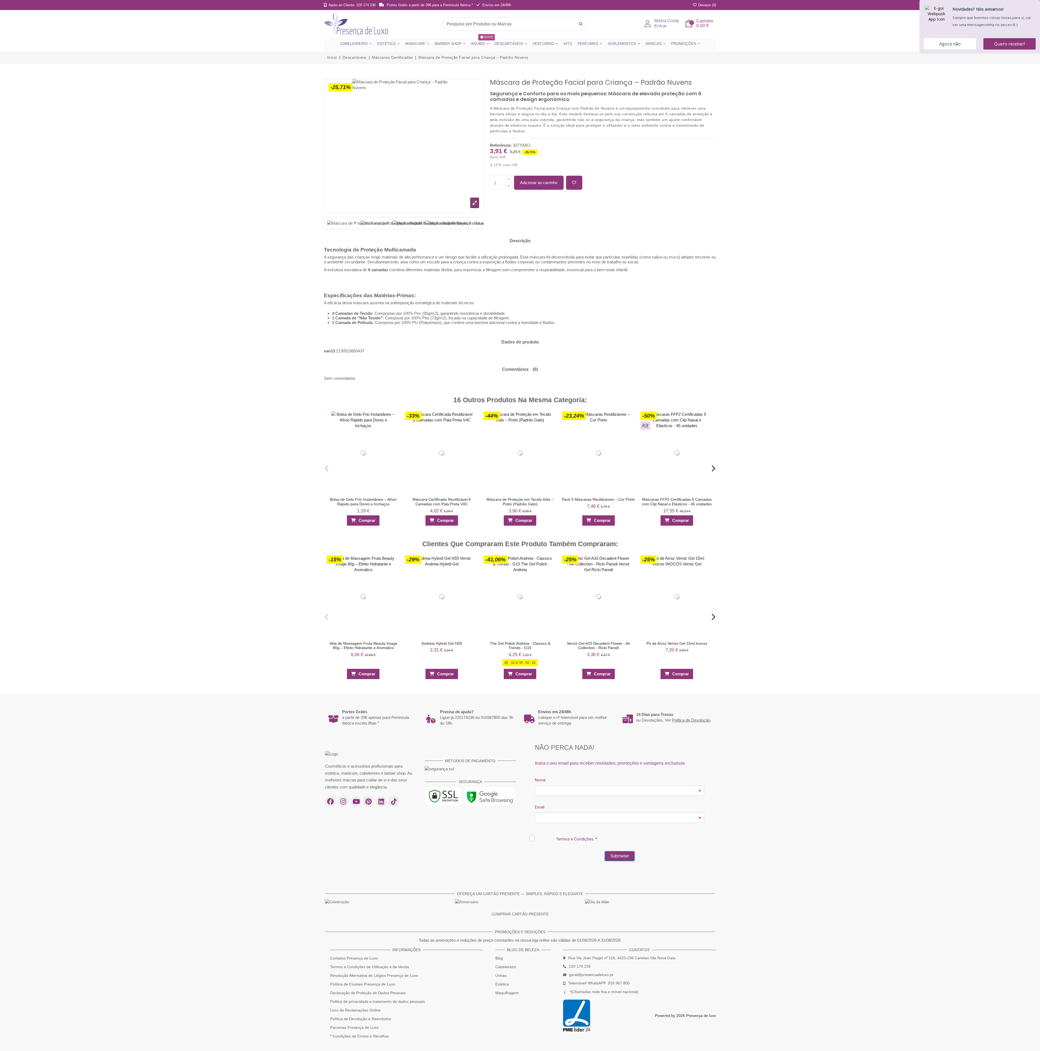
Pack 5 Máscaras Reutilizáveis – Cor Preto (598, 499)
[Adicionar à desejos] (574, 183)
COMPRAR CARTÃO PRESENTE (520, 914)
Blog (499, 958)
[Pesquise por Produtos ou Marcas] (581, 24)
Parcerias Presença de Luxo (354, 1027)
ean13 (329, 351)
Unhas (500, 975)
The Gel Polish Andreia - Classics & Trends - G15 (520, 645)
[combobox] (514, 24)
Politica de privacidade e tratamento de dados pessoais (377, 1001)
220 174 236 (580, 966)
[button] (326, 468)
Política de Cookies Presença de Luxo (362, 984)
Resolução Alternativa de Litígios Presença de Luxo (374, 975)
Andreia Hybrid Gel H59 (441, 643)
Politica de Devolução (691, 720)
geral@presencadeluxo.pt (591, 975)
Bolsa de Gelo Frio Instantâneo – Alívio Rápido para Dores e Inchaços (363, 501)
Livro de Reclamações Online (355, 1010)
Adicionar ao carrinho (538, 182)
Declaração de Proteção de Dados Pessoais (368, 993)
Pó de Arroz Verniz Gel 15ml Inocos (676, 643)
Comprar (367, 520)
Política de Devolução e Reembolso (360, 1019)
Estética (502, 984)
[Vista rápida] (393, 427)
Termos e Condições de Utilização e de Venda (369, 967)
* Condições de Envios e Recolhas (359, 1036)
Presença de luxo (701, 1015)
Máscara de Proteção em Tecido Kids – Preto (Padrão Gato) (520, 501)
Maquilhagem (507, 993)
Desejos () (706, 5)
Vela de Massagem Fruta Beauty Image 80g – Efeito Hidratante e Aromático (363, 645)
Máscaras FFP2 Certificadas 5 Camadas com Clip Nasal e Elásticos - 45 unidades (677, 501)
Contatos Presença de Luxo (354, 958)
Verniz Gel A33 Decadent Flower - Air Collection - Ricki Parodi (598, 645)
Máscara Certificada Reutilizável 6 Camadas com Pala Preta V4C (441, 501)
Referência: (501, 145)
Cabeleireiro (505, 967)
